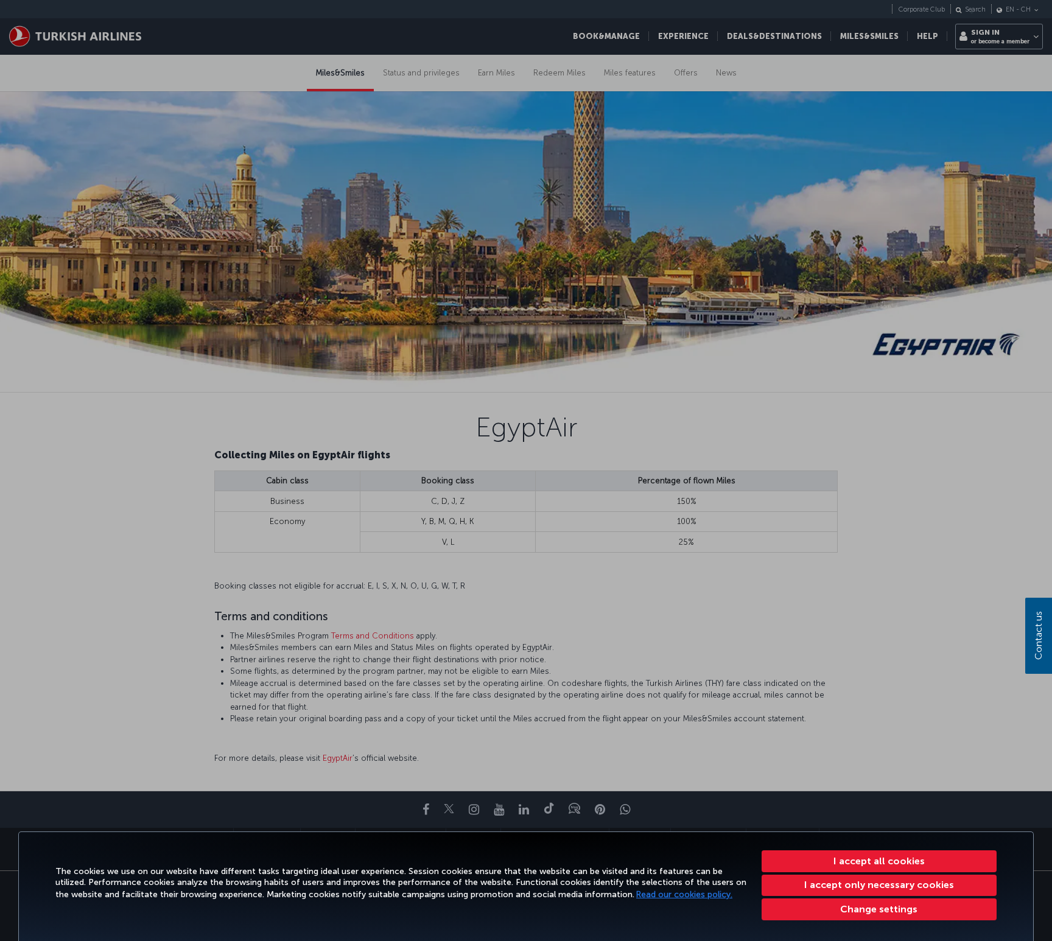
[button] (879, 909)
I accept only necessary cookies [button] (879, 884)
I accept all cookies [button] (879, 861)
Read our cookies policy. (684, 894)
